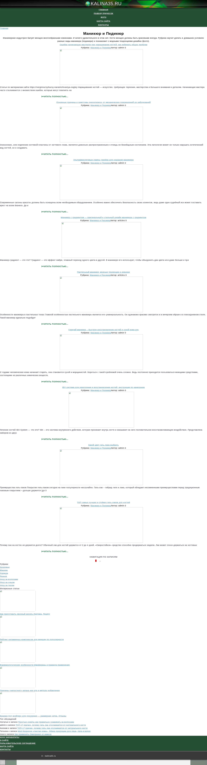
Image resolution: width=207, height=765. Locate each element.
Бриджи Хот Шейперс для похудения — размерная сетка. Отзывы (33, 716)
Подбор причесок (103, 13)
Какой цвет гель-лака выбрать (103, 445)
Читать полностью (54, 96)
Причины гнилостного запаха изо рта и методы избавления (30, 690)
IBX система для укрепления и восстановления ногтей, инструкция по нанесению (103, 387)
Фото (103, 17)
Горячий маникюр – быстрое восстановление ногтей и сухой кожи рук (103, 330)
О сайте (4, 740)
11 (103, 561)
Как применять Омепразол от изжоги (33, 734)
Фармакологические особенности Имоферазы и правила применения (35, 665)
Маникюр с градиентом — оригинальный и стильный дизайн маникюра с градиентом (103, 217)
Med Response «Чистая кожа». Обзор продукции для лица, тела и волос (54, 731)
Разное (3, 576)
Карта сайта (103, 21)
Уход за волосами (9, 579)
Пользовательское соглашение (18, 743)
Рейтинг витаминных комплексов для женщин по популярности (32, 639)
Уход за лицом (7, 582)
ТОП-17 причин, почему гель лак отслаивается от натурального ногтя (51, 725)
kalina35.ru (106, 3)
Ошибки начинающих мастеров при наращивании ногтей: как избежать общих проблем (103, 45)
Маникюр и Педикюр (100, 48)
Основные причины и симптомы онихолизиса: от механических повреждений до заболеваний (103, 102)
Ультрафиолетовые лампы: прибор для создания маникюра (103, 160)
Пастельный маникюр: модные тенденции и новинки (103, 272)
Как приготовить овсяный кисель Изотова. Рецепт (25, 614)
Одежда (4, 573)
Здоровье (5, 567)
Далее (108, 561)
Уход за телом (7, 585)
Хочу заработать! (9, 737)
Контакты (103, 25)
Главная (103, 10)
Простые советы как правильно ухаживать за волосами (46, 722)
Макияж (4, 570)
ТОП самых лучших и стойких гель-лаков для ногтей (103, 502)
